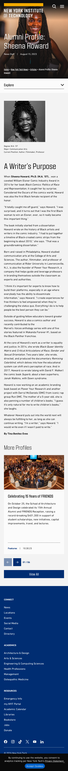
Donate (8, 730)
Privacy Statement (54, 761)
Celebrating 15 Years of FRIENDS (30, 496)
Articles (33, 69)
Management (11, 674)
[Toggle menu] (62, 6)
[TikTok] (20, 741)
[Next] (17, 562)
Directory (9, 633)
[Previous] (8, 562)
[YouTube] (34, 741)
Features (12, 548)
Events (8, 617)
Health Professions (14, 668)
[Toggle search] (54, 6)
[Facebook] (5, 741)
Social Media (11, 623)
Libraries (9, 714)
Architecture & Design (16, 652)
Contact (8, 628)
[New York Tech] (23, 10)
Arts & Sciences (13, 658)
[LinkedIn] (42, 741)
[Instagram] (13, 741)
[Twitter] (27, 741)
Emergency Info (13, 698)
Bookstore (10, 719)
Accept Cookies (34, 766)
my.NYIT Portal (12, 703)
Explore (9, 85)
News (7, 607)
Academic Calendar (15, 709)
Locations (9, 612)
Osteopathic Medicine (16, 679)
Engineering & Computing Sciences (24, 663)
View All (34, 574)
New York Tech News (19, 69)
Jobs (6, 724)
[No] (64, 762)
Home (6, 69)
